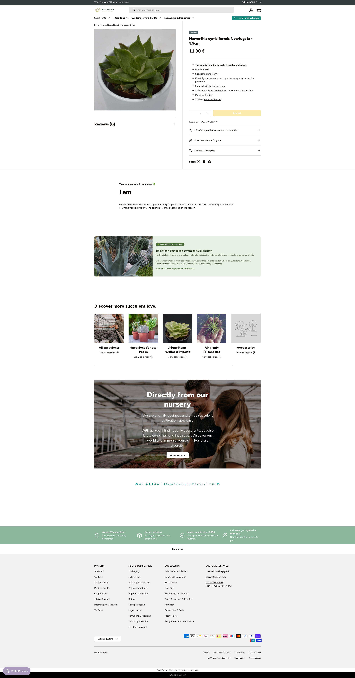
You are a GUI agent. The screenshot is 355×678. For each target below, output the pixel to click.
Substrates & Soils (174, 610)
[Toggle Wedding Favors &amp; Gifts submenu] (159, 18)
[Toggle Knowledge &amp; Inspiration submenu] (192, 18)
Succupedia (171, 582)
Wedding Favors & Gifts (144, 17)
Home (96, 25)
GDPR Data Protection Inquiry (218, 658)
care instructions (217, 90)
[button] (259, 10)
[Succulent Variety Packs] (143, 328)
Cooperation (100, 593)
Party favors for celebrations (179, 621)
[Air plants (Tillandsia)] (211, 328)
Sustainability (101, 582)
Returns (132, 599)
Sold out (237, 113)
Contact (98, 576)
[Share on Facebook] (204, 161)
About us (99, 571)
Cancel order (239, 658)
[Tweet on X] (198, 161)
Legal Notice (134, 610)
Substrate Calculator (175, 576)
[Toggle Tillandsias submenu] (127, 18)
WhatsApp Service (138, 621)
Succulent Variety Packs (143, 350)
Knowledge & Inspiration (177, 17)
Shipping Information (139, 582)
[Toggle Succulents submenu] (108, 18)
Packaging (133, 571)
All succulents (109, 347)
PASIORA (193, 122)
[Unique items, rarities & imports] (177, 328)
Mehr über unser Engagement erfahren (174, 268)
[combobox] (181, 10)
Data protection (136, 604)
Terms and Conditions (139, 615)
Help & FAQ (134, 576)
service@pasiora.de (216, 576)
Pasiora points (101, 588)
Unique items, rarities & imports (177, 350)
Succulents (100, 17)
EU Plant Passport (137, 626)
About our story (177, 455)
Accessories (246, 347)
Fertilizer (169, 604)
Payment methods (137, 588)
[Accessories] (246, 328)
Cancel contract (255, 658)
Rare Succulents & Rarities (178, 599)
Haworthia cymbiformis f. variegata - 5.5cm (118, 25)
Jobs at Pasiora (102, 599)
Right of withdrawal (138, 593)
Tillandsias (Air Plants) (176, 593)
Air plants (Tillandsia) (211, 350)
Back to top (177, 549)
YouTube (98, 610)
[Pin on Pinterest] (209, 161)
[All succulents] (109, 328)
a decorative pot (212, 99)
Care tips (169, 588)
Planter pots (171, 615)
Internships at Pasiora (105, 604)
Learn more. (121, 2)
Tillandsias (119, 17)
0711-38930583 (214, 582)
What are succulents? (176, 571)
